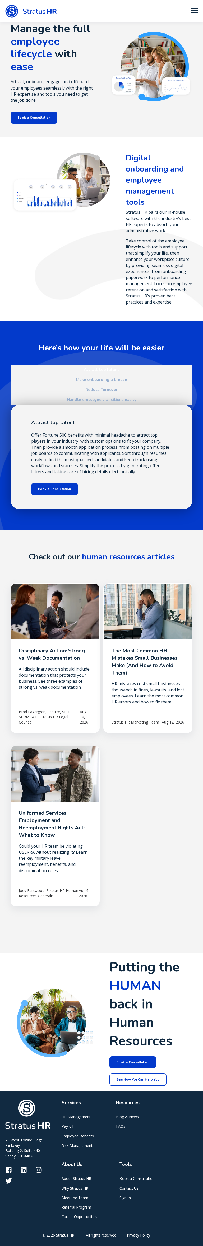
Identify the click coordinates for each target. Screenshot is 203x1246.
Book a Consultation (137, 1178)
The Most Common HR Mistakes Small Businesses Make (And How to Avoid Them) (145, 661)
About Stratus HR (76, 1178)
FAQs (120, 1126)
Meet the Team (75, 1197)
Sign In (125, 1197)
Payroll (67, 1126)
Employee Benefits (78, 1136)
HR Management (76, 1117)
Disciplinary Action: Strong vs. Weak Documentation (52, 654)
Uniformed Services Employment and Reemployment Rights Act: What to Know (52, 824)
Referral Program (76, 1207)
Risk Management (77, 1145)
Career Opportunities (79, 1216)
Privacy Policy (138, 1235)
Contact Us (129, 1188)
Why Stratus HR (75, 1188)
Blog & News (127, 1117)
